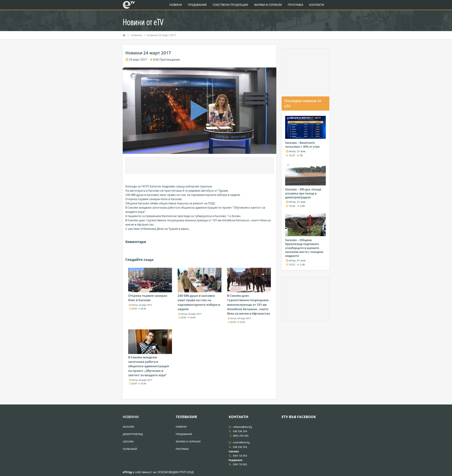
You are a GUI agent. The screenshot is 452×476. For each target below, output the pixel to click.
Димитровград (133, 434)
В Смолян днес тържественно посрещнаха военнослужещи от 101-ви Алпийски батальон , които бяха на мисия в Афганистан (248, 304)
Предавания (197, 5)
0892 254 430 (240, 435)
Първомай (130, 449)
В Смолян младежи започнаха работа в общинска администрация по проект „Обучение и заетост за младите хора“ (148, 366)
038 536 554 (240, 431)
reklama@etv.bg (242, 426)
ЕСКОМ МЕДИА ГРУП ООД (176, 472)
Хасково (128, 426)
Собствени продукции (230, 5)
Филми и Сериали (268, 5)
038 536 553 (240, 447)
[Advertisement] (199, 165)
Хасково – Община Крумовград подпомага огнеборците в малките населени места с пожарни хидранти (304, 248)
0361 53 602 (240, 464)
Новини (175, 5)
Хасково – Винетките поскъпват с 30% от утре (302, 145)
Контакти (316, 5)
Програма (295, 5)
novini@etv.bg (241, 442)
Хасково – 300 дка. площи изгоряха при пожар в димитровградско (303, 193)
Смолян (128, 441)
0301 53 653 (240, 455)
